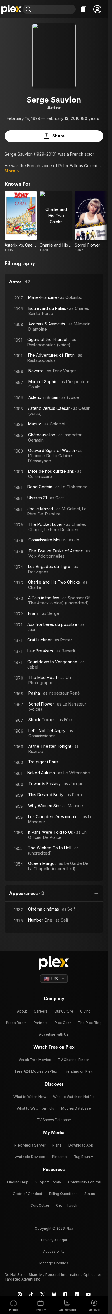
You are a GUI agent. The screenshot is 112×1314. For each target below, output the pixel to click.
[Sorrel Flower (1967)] (91, 221)
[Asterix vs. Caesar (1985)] (21, 221)
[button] (97, 9)
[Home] (11, 9)
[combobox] (54, 9)
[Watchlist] (83, 9)
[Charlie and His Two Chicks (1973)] (56, 221)
